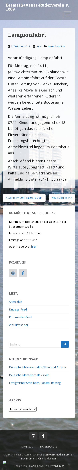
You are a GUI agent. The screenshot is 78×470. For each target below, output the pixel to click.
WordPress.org (18, 325)
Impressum (27, 446)
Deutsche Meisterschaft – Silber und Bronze (37, 367)
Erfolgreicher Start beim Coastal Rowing (35, 383)
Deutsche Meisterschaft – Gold (29, 375)
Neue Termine (56, 46)
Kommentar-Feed (20, 317)
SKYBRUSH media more (56, 454)
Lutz (38, 46)
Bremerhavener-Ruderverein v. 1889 (37, 6)
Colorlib (32, 466)
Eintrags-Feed (18, 309)
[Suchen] (65, 344)
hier (33, 246)
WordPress (57, 466)
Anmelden (15, 302)
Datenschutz (48, 446)
